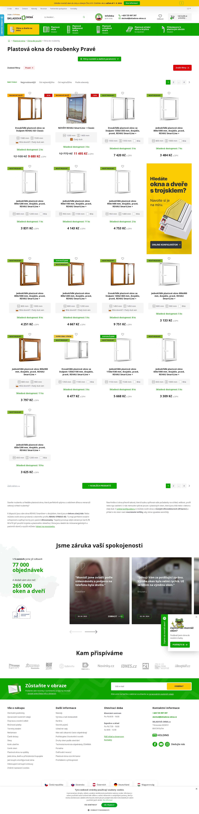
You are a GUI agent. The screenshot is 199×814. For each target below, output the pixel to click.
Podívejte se (178, 644)
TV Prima (16, 14)
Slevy (9, 740)
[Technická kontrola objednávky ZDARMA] (98, 17)
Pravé (28, 67)
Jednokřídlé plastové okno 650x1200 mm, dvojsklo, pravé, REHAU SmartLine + (29, 447)
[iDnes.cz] (129, 666)
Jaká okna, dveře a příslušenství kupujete (25, 756)
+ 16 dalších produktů (99, 485)
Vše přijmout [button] (109, 805)
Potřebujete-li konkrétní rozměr (69, 736)
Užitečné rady (62, 728)
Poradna (59, 748)
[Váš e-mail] (151, 686)
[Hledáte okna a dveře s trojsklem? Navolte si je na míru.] (169, 208)
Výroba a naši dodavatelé (66, 717)
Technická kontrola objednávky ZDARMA (73, 744)
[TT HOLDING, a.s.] (160, 735)
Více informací (132, 3)
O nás (9, 8)
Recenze (43, 8)
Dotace (25, 8)
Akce (17, 8)
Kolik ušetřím (13, 744)
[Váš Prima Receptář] (161, 666)
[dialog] (99, 800)
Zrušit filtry (181, 67)
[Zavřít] (196, 617)
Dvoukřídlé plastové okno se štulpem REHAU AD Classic (30, 129)
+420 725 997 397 (159, 713)
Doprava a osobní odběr (17, 721)
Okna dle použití (34, 41)
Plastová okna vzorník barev (68, 756)
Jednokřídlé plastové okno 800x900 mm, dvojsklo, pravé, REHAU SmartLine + (169, 296)
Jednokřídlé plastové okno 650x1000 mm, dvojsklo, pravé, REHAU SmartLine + (169, 372)
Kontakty (73, 8)
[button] (91, 632)
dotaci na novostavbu (45, 526)
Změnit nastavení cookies (18, 768)
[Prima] (14, 666)
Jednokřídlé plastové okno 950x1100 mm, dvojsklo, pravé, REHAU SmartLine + (76, 204)
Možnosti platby (14, 724)
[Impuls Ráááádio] (32, 666)
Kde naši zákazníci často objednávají (71, 732)
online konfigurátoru (126, 509)
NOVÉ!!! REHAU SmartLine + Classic (76, 127)
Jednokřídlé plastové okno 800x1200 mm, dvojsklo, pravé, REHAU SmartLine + (29, 204)
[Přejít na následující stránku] (189, 82)
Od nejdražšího (65, 82)
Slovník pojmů (62, 724)
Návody (34, 8)
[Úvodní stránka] (9, 40)
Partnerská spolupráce (58, 8)
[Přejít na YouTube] (161, 744)
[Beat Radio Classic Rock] (49, 666)
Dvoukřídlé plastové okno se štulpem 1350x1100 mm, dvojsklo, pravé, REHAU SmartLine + (76, 372)
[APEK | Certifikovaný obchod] (21, 612)
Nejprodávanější (28, 82)
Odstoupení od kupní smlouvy (20, 764)
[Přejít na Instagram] (167, 744)
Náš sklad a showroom (114, 736)
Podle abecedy (82, 82)
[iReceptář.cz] (182, 666)
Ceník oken (12, 748)
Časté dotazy (12, 736)
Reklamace (12, 732)
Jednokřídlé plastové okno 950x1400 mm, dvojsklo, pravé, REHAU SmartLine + (122, 204)
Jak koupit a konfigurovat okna (20, 760)
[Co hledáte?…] (64, 17)
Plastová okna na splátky (18, 752)
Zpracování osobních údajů (19, 717)
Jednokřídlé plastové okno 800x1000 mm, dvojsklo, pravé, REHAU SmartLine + (169, 130)
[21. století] (146, 666)
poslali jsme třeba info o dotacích (42, 693)
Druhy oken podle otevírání (67, 740)
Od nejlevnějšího (46, 82)
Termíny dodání (14, 728)
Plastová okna (19, 41)
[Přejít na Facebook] (154, 744)
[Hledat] (84, 17)
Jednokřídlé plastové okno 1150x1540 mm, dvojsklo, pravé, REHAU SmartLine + (123, 372)
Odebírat (179, 686)
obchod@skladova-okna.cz (164, 717)
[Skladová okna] (20, 17)
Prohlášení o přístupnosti (67, 760)
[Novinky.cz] (106, 666)
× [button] (196, 789)
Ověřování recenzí (63, 752)
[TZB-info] (67, 666)
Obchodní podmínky (16, 713)
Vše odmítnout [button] (90, 805)
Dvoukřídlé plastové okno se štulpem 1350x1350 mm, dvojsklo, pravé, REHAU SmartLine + (123, 130)
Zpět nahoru (12, 486)
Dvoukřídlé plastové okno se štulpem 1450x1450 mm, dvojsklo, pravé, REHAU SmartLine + (123, 296)
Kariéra (59, 721)
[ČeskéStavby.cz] (85, 666)
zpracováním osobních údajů (161, 694)
